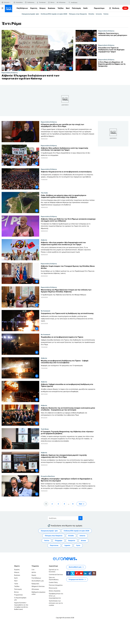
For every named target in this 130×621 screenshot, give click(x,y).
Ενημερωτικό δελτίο (76, 579)
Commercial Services (56, 574)
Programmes (18, 595)
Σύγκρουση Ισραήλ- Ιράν (30, 14)
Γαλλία (105, 14)
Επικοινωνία (53, 588)
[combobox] (80, 2)
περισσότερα (53, 566)
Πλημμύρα (58, 540)
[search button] (69, 2)
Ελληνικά (6, 2)
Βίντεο (16, 592)
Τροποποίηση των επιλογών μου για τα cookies (56, 603)
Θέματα (17, 566)
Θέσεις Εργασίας (54, 591)
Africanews (35, 589)
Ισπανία (99, 14)
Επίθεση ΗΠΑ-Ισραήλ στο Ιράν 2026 (54, 14)
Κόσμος (43, 8)
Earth (85, 8)
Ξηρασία (67, 545)
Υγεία (78, 545)
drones (83, 540)
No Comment (45, 311)
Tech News (45, 429)
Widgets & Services (38, 586)
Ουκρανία (71, 540)
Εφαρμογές (35, 583)
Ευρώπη (33, 8)
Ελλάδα (91, 14)
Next (68, 8)
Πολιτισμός (76, 8)
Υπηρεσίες (35, 566)
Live (125, 8)
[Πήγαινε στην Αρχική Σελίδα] (8, 8)
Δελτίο (34, 572)
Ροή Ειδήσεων (22, 8)
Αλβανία (44, 240)
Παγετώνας (54, 545)
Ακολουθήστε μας (38, 581)
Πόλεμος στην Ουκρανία (78, 14)
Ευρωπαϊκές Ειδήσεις (10, 72)
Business (51, 8)
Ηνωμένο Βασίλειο (48, 476)
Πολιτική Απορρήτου (56, 585)
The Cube (44, 192)
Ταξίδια (60, 8)
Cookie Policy (53, 582)
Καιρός (34, 575)
